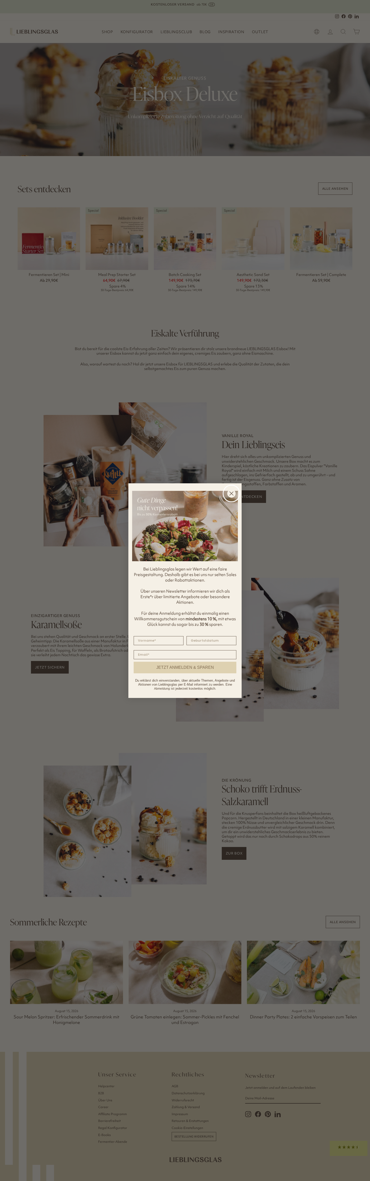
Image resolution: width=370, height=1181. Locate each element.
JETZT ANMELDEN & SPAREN (185, 667)
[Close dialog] (231, 493)
